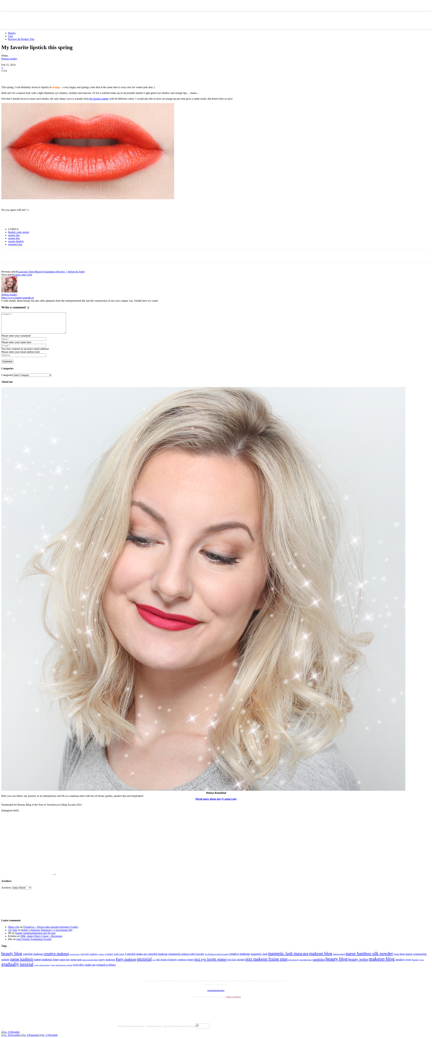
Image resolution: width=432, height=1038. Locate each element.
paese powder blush (90, 960)
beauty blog (11, 953)
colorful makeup (33, 954)
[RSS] (148, 1005)
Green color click (23, 274)
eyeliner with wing (114, 954)
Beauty (12, 33)
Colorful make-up (136, 954)
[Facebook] (6, 76)
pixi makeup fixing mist (266, 959)
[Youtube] (157, 1005)
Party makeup (126, 959)
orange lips (14, 235)
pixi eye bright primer (210, 959)
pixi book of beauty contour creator (175, 959)
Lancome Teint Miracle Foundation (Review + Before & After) (51, 271)
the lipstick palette (99, 98)
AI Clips (12, 930)
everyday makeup (88, 954)
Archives (6, 887)
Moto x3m (13, 927)
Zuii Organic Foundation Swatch (33, 939)
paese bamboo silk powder (369, 953)
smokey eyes (403, 959)
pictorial (144, 959)
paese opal (76, 959)
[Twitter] (19, 76)
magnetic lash (259, 954)
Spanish (34, 1035)
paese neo (64, 959)
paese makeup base (46, 959)
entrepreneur (75, 954)
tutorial (26, 964)
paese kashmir (21, 959)
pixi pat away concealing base (300, 960)
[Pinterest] (31, 76)
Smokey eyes (418, 960)
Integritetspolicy (215, 990)
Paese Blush (399, 954)
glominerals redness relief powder (186, 954)
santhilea (319, 959)
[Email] (43, 76)
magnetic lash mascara (288, 953)
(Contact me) (229, 799)
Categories (7, 375)
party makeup (107, 959)
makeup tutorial (339, 954)
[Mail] (139, 1005)
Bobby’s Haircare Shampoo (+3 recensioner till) (46, 930)
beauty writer (358, 959)
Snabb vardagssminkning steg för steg (35, 933)
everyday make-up (84, 964)
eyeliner (101, 954)
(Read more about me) (208, 799)
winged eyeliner (106, 964)
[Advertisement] (40, 219)
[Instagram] (130, 1005)
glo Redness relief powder (216, 954)
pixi (153, 960)
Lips (10, 36)
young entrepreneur (42, 965)
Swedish (16, 1035)
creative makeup (56, 953)
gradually (10, 964)
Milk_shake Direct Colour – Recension (41, 936)
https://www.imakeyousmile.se (17, 297)
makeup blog (320, 953)
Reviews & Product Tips (21, 39)
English (15, 1032)
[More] (68, 76)
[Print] (55, 76)
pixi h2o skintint (236, 959)
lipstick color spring (18, 232)
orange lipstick (16, 241)
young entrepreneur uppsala (61, 965)
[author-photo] (9, 291)
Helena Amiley (9, 58)
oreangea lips (15, 244)
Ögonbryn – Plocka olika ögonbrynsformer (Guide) (50, 927)
